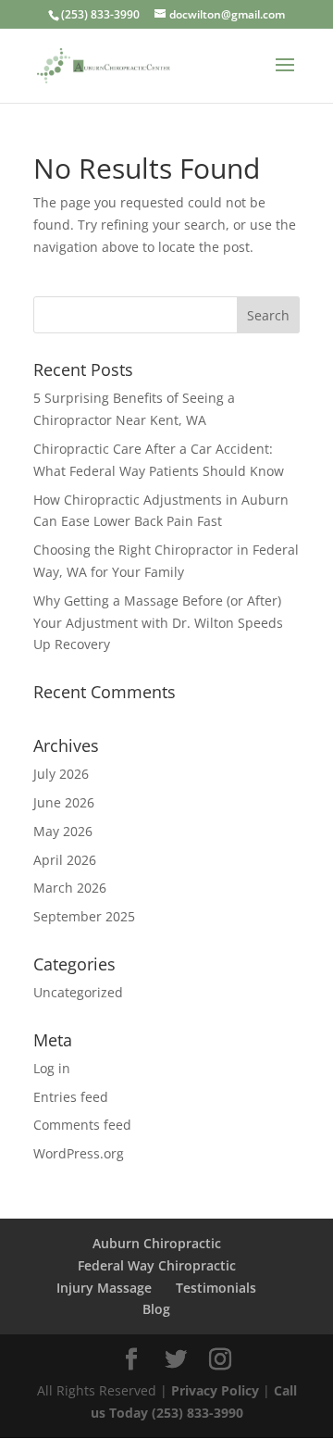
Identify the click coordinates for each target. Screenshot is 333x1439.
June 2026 (63, 802)
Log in (51, 1068)
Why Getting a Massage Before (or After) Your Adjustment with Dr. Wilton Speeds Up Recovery (158, 623)
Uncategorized (78, 992)
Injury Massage (104, 1287)
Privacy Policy (217, 1390)
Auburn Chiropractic (156, 1243)
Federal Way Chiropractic (157, 1265)
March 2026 (69, 887)
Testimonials (216, 1287)
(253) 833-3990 (100, 14)
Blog (156, 1309)
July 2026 (61, 773)
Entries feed (70, 1097)
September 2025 (84, 916)
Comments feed (82, 1124)
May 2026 (62, 831)
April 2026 (64, 860)
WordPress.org (78, 1153)
